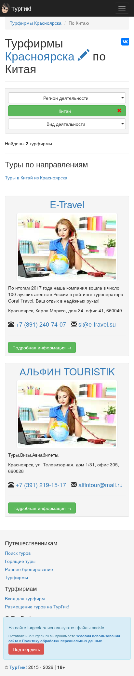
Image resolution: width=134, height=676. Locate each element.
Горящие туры (20, 561)
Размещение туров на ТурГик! (37, 606)
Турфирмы (16, 577)
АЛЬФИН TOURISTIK (67, 371)
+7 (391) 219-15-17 (41, 484)
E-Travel (67, 204)
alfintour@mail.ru (100, 484)
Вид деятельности (66, 124)
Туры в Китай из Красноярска (36, 177)
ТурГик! (21, 8)
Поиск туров (18, 553)
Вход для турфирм (25, 598)
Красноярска (41, 55)
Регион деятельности (65, 98)
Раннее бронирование (29, 569)
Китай (65, 111)
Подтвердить (26, 649)
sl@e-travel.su (97, 324)
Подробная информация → (42, 347)
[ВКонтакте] (125, 42)
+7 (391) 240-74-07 (41, 324)
